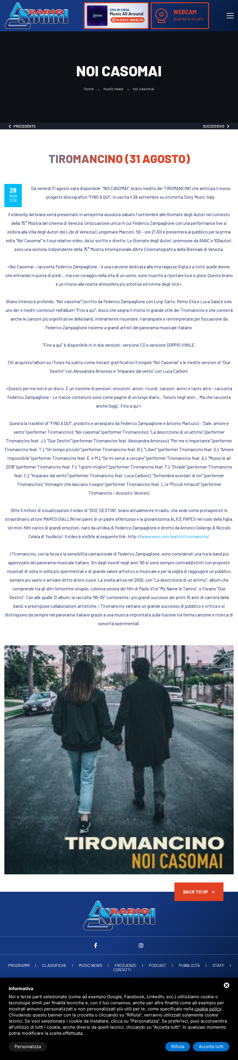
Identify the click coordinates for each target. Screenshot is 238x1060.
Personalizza (28, 1046)
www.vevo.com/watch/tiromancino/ (175, 536)
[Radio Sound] (36, 15)
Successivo (215, 126)
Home (89, 89)
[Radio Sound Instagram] (141, 945)
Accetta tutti (211, 1046)
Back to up (196, 891)
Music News (113, 89)
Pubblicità (189, 965)
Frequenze (125, 965)
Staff (218, 965)
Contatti (122, 970)
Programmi (19, 965)
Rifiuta (177, 1046)
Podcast (157, 965)
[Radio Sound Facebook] (97, 945)
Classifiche (54, 965)
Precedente (23, 126)
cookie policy (207, 1009)
